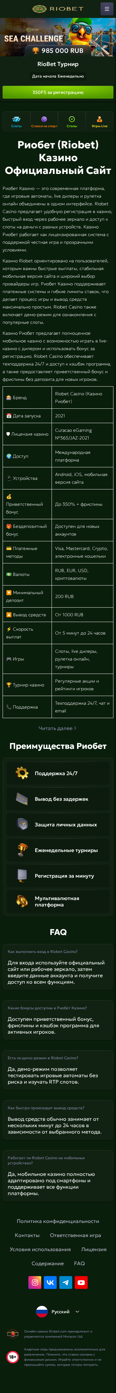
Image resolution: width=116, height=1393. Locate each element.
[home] (58, 9)
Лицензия (94, 1249)
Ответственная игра (75, 1235)
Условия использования (40, 1249)
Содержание (48, 1263)
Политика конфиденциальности (58, 1221)
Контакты (27, 1235)
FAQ (79, 1263)
